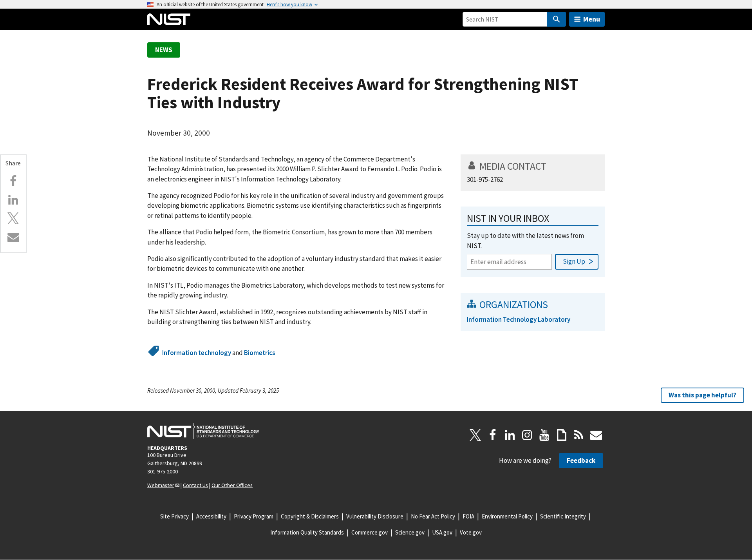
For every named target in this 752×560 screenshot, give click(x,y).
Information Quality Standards (307, 532)
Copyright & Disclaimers (310, 516)
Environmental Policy (507, 516)
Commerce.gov (369, 532)
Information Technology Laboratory (518, 319)
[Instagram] (527, 435)
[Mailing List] (596, 435)
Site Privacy (174, 516)
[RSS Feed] (579, 435)
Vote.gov (471, 532)
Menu (591, 19)
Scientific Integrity (563, 516)
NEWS (163, 49)
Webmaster (160, 485)
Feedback (581, 460)
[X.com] (13, 218)
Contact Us (195, 485)
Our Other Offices (232, 485)
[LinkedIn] (510, 435)
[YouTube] (544, 435)
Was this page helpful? (702, 395)
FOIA (468, 516)
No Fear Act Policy (433, 516)
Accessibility (211, 516)
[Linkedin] (13, 200)
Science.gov (410, 532)
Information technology (196, 352)
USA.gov (442, 532)
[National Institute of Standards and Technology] (203, 431)
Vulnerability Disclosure (374, 516)
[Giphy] (561, 435)
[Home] (168, 19)
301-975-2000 (162, 471)
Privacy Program (253, 516)
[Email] (13, 237)
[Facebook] (13, 181)
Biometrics (259, 352)
